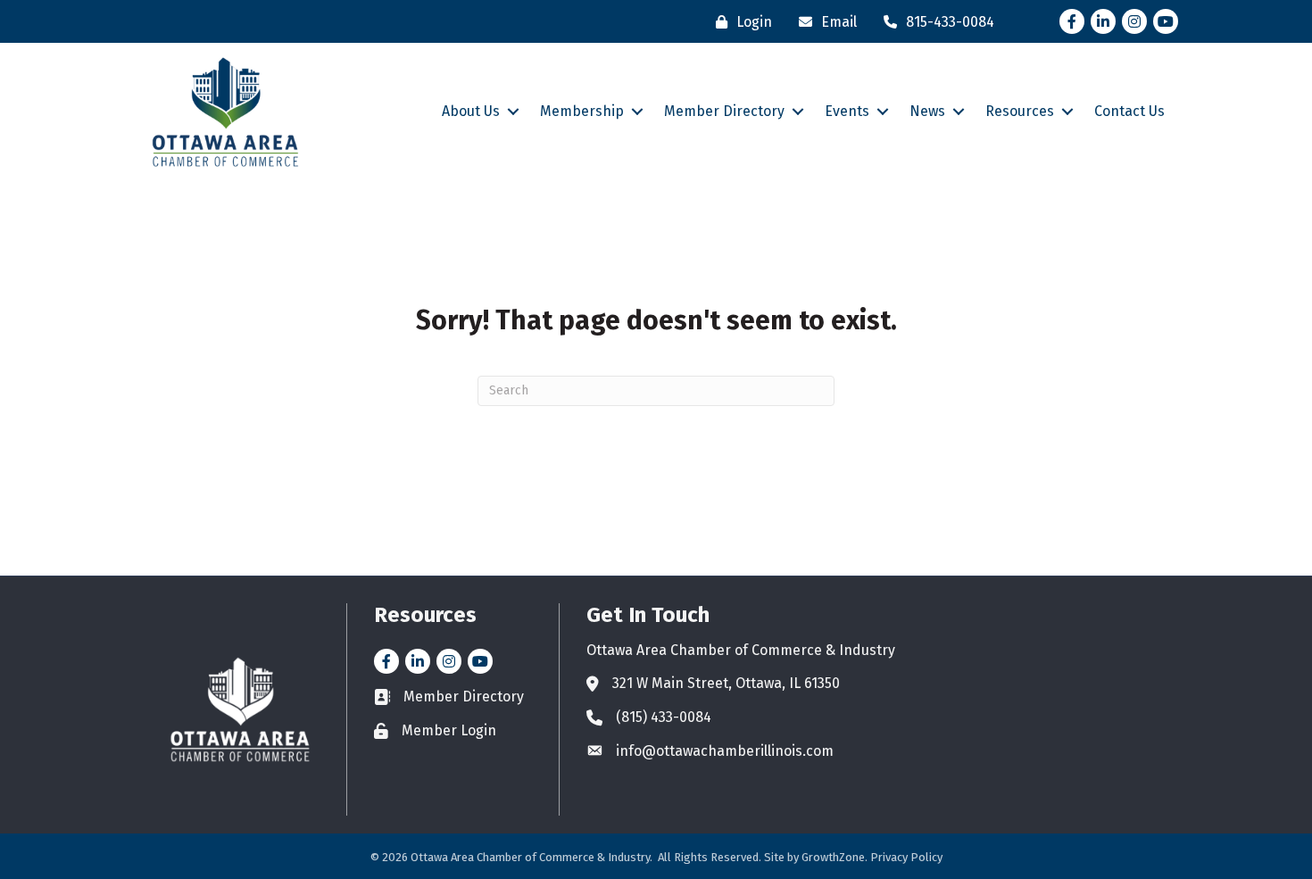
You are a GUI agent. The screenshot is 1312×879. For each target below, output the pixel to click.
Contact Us (1129, 111)
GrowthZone (833, 857)
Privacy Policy (906, 857)
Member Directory (724, 111)
